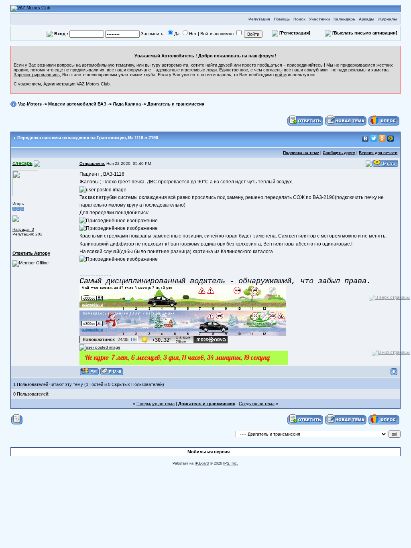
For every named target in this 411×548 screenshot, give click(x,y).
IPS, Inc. (230, 463)
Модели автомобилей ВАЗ (77, 103)
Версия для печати (378, 152)
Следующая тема (257, 403)
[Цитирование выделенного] (369, 163)
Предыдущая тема (155, 403)
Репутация (259, 19)
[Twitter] (374, 138)
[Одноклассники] (382, 138)
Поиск (299, 19)
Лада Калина (127, 103)
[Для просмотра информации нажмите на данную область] (15, 218)
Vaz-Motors (30, 103)
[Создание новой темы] (346, 120)
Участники (319, 19)
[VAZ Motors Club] (30, 8)
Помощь (282, 19)
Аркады (366, 19)
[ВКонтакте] (365, 138)
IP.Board (202, 463)
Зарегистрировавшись (37, 74)
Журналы (387, 19)
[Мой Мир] (391, 138)
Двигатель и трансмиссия (175, 103)
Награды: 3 (23, 229)
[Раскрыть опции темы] (17, 419)
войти (281, 74)
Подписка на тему (301, 152)
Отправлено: (92, 163)
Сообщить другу (339, 152)
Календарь (344, 19)
